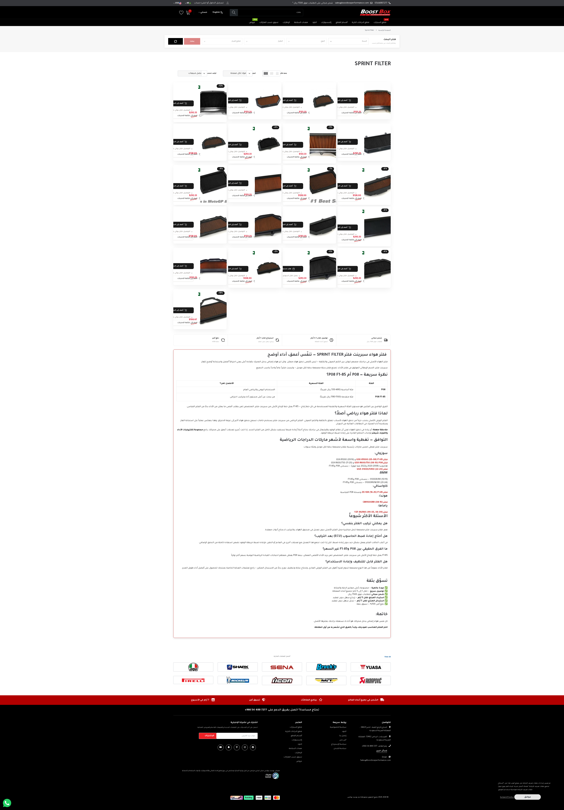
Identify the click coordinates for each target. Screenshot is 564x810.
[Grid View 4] (265, 73)
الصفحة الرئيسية (384, 30)
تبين (254, 73)
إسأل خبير (381, 751)
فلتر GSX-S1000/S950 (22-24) (372, 469)
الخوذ (314, 22)
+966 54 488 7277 (256, 710)
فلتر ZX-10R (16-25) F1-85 (375, 492)
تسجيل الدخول (216, 3)
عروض (252, 22)
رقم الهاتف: (374, 746)
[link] (377, 100)
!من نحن (342, 740)
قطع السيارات (380, 22)
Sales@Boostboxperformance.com (375, 760)
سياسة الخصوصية (338, 727)
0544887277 (381, 3)
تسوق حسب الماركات (268, 22)
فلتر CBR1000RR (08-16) (375, 502)
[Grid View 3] (272, 73)
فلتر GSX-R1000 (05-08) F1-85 (372, 460)
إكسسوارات (326, 22)
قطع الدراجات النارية (360, 22)
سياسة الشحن (340, 749)
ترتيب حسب (211, 73)
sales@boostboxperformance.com (352, 3)
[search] (234, 12)
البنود (344, 732)
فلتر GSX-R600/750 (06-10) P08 (371, 463)
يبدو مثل (283, 73)
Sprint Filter (369, 30)
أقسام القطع (342, 22)
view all (388, 657)
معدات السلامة (301, 22)
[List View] (277, 73)
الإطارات (286, 22)
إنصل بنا (342, 736)
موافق (527, 797)
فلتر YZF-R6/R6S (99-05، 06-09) (371, 512)
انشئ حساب (200, 3)
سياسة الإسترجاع (338, 744)
